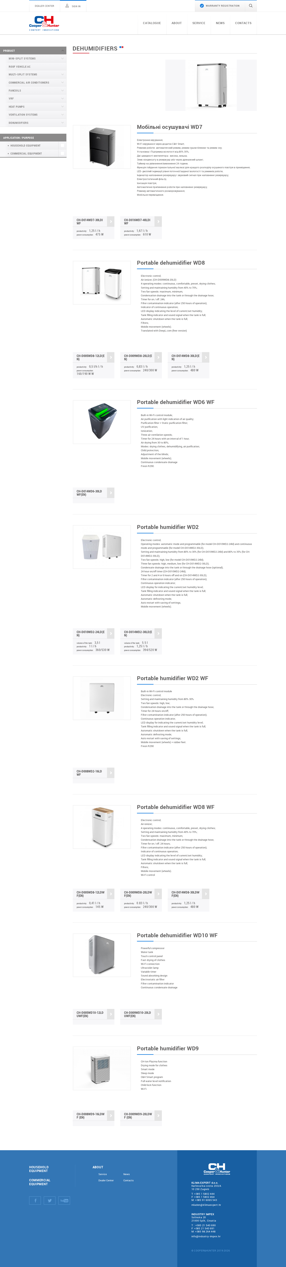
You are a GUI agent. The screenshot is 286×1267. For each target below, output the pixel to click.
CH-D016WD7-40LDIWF (137, 221)
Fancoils (15, 90)
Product (9, 50)
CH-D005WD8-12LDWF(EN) (90, 894)
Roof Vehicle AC (20, 66)
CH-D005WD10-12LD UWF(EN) (90, 1014)
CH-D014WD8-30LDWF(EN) (185, 894)
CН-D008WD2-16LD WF (89, 773)
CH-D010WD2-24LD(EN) (90, 633)
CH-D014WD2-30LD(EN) (138, 633)
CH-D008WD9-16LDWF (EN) (90, 1116)
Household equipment (38, 1169)
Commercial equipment (40, 1182)
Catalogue (152, 23)
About (177, 23)
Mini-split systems (22, 58)
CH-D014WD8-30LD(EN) (185, 357)
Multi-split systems (23, 74)
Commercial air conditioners (29, 82)
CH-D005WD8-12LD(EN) (90, 357)
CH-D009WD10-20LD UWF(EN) (137, 1014)
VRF (11, 98)
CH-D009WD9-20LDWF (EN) (138, 1116)
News (220, 23)
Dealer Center (106, 1180)
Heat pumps (17, 106)
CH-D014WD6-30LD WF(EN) (89, 493)
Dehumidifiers (18, 123)
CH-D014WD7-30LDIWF (90, 221)
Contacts (243, 23)
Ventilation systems (23, 114)
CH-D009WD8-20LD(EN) (138, 357)
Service (198, 23)
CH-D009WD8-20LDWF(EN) (138, 894)
